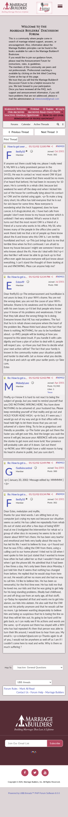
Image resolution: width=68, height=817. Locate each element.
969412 (60, 377)
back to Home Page (15, 5)
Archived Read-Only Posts (44, 112)
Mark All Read (27, 688)
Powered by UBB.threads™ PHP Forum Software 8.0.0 (34, 793)
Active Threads (41, 124)
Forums (35, 109)
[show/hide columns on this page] (63, 124)
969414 (60, 494)
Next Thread (48, 132)
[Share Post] (52, 146)
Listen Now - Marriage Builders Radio (44, 8)
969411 (60, 276)
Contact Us (22, 692)
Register (49, 109)
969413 (60, 462)
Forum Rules (10, 688)
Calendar (26, 124)
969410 (60, 146)
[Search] (58, 124)
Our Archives (16, 112)
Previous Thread (20, 132)
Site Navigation (60, 6)
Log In (61, 109)
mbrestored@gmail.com (47, 99)
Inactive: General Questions (22, 115)
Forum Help (37, 692)
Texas (49, 392)
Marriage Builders (16, 109)
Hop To (8, 667)
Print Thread (10, 139)
